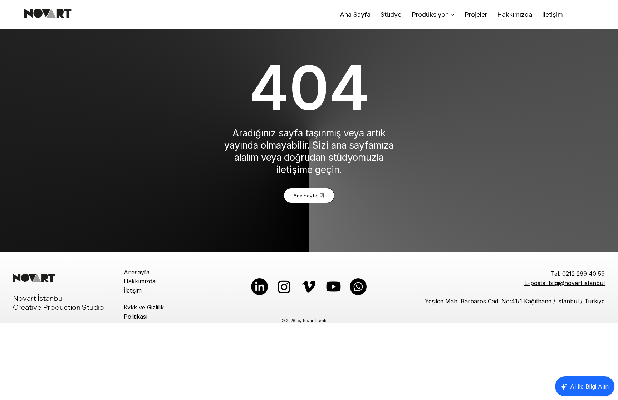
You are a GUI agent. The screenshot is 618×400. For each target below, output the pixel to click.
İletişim (133, 290)
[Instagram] (284, 286)
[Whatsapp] (358, 286)
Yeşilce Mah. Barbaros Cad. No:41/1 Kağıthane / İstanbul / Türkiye (515, 301)
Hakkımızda (140, 281)
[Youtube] (333, 286)
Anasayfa (136, 272)
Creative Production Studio (58, 307)
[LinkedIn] (259, 286)
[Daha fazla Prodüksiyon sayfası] (453, 14)
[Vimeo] (308, 286)
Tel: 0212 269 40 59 (578, 273)
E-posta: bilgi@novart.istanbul (564, 282)
